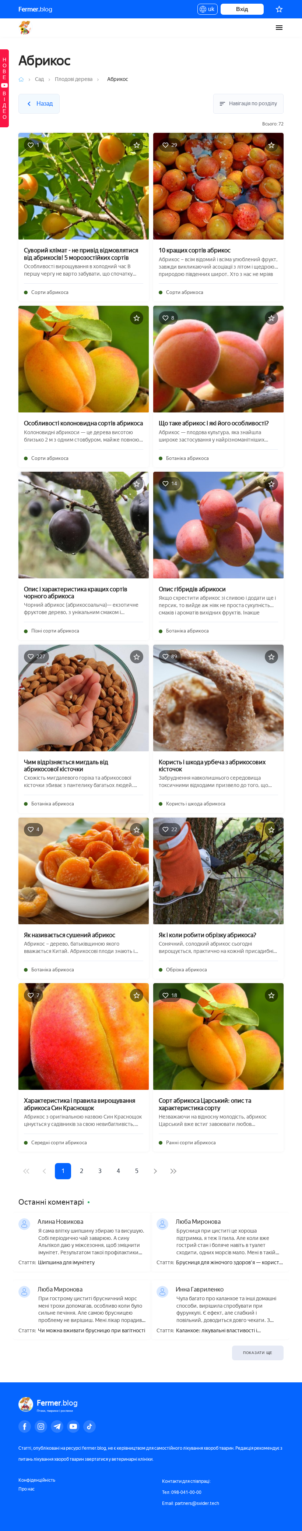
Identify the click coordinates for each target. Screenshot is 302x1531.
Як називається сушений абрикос (69, 935)
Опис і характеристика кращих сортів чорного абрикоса (75, 593)
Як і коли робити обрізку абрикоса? (207, 935)
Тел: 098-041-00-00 (181, 1492)
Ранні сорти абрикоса (191, 1142)
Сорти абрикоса (50, 292)
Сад (39, 79)
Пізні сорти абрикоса (55, 631)
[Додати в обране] (136, 145)
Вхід (242, 9)
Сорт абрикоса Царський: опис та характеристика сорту (205, 1104)
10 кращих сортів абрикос (195, 250)
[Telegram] (57, 1426)
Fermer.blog (25, 27)
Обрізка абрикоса (186, 969)
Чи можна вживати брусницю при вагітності (91, 1331)
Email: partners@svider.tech (190, 1503)
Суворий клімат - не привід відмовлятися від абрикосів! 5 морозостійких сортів (81, 254)
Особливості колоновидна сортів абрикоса (83, 423)
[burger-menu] (279, 27)
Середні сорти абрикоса (59, 1142)
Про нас (26, 1489)
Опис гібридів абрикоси (192, 589)
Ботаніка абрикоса (187, 458)
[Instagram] (41, 1426)
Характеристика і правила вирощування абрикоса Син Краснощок (79, 1104)
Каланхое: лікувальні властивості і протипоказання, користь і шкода (216, 1331)
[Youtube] (73, 1426)
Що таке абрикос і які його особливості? (214, 423)
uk (209, 10)
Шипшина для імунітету (66, 1263)
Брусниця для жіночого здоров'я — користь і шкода (229, 1263)
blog (35, 9)
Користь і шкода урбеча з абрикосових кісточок (212, 766)
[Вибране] (279, 9)
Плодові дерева (73, 79)
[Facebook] (24, 1426)
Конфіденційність (36, 1480)
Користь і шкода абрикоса (195, 804)
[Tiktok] (89, 1426)
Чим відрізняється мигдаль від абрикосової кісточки (66, 766)
